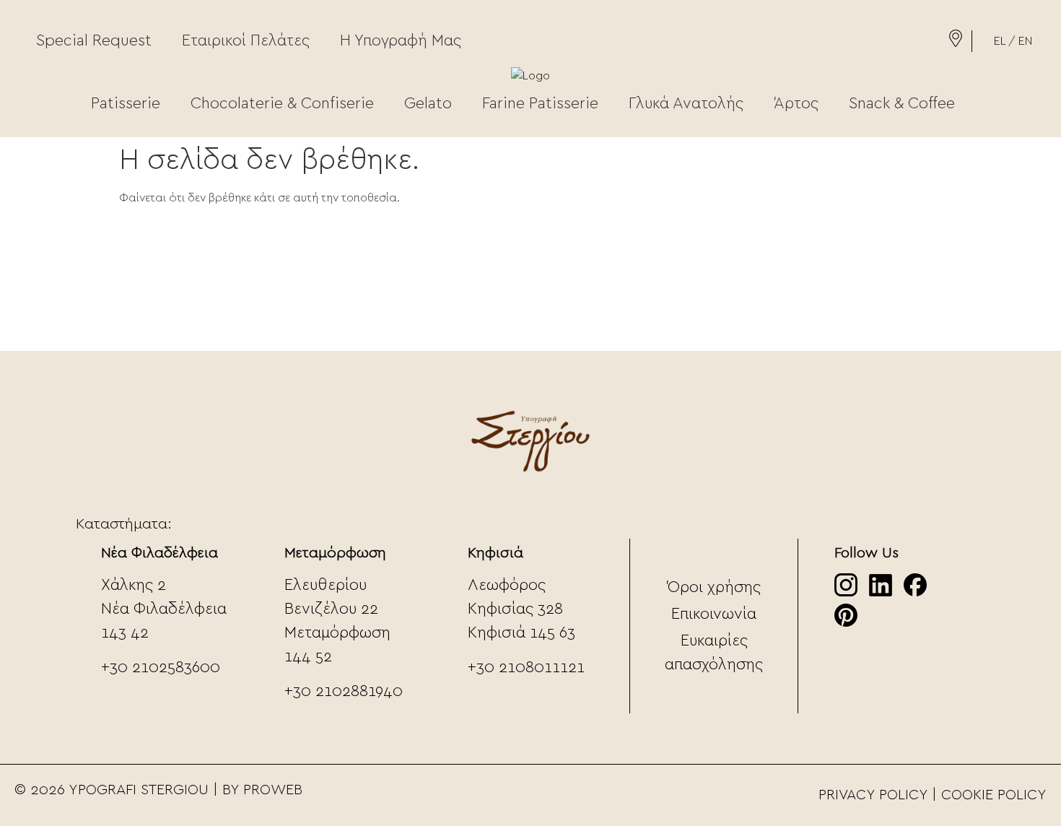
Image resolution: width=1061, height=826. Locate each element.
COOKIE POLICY (994, 795)
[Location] (955, 43)
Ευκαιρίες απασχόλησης (714, 652)
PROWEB (272, 790)
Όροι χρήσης (714, 587)
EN (1025, 41)
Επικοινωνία (713, 614)
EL (999, 41)
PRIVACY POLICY (872, 795)
